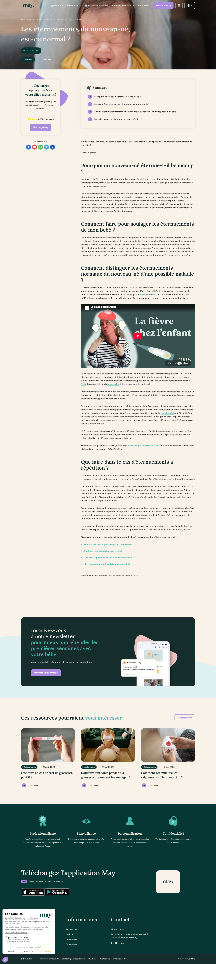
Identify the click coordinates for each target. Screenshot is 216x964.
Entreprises (71, 944)
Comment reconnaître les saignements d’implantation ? (162, 775)
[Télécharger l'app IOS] (33, 892)
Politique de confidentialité (49, 959)
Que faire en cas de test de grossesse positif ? (47, 775)
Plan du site (92, 959)
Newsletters (71, 939)
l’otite (83, 384)
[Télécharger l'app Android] (57, 892)
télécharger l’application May (144, 445)
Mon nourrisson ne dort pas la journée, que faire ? (107, 564)
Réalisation (186, 959)
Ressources (31, 20)
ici (137, 575)
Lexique (69, 934)
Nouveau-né (41, 20)
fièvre (143, 294)
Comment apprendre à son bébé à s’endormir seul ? (108, 557)
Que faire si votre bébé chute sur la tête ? (103, 551)
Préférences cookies (120, 959)
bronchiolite (113, 384)
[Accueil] (28, 5)
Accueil (23, 20)
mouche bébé (167, 413)
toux (154, 294)
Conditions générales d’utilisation (74, 959)
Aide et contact (118, 929)
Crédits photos (105, 959)
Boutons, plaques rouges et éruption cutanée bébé (108, 544)
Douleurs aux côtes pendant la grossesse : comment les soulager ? (105, 775)
